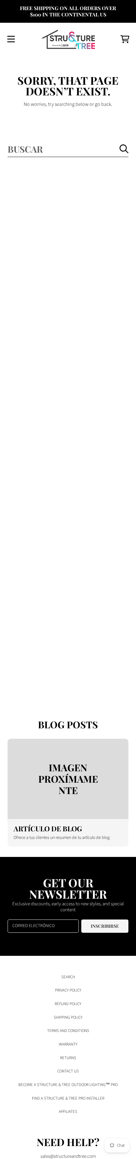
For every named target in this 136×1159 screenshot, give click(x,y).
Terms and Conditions (68, 1031)
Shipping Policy (68, 1017)
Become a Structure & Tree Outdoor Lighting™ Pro (68, 1085)
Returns (68, 1058)
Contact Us (68, 1071)
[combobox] (68, 149)
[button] (11, 39)
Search (68, 977)
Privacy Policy (68, 990)
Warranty (68, 1044)
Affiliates (68, 1111)
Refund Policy (68, 1004)
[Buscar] (124, 149)
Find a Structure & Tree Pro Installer (68, 1098)
